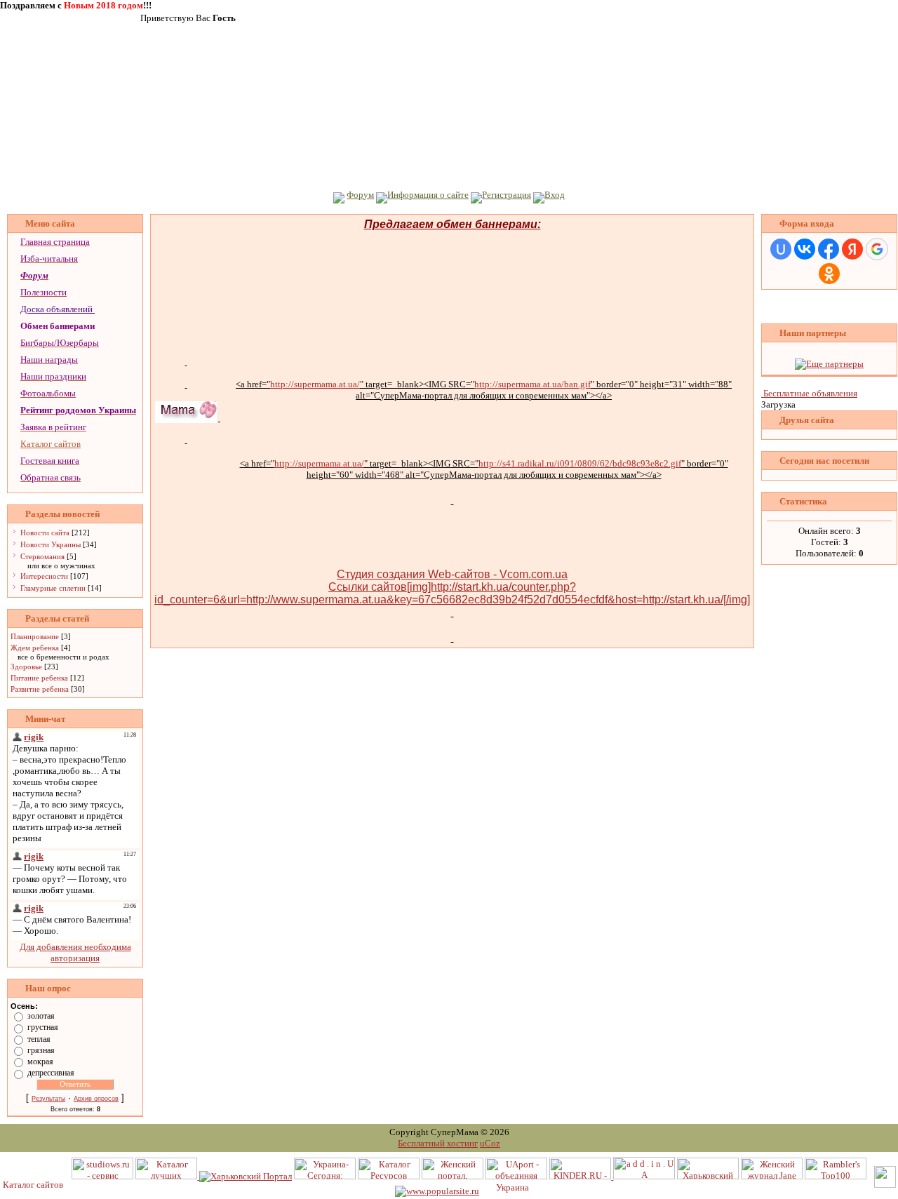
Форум (360, 194)
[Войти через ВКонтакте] (804, 249)
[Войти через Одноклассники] (829, 273)
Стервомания (42, 556)
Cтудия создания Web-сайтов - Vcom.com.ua (452, 574)
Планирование (35, 636)
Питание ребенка (39, 678)
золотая (41, 1016)
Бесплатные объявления (810, 393)
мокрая (40, 1061)
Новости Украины (50, 544)
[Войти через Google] (877, 249)
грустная (42, 1027)
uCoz (490, 1143)
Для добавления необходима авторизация (75, 952)
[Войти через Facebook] (828, 249)
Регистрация (506, 194)
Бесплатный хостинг (438, 1143)
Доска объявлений (56, 309)
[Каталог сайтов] (34, 1184)
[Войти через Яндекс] (852, 249)
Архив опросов (96, 1098)
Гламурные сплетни (53, 588)
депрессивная (50, 1073)
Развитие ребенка (40, 689)
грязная (41, 1050)
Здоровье (26, 666)
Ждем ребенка (35, 647)
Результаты (48, 1098)
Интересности (44, 576)
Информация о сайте (428, 194)
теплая (39, 1038)
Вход (554, 194)
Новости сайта (44, 532)
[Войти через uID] (780, 249)
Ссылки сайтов (367, 587)
